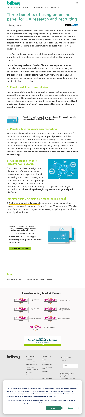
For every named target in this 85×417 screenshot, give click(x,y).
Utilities (44, 359)
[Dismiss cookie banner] (77, 384)
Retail (43, 362)
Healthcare (45, 371)
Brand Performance (31, 364)
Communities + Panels (46, 7)
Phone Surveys (30, 375)
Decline (70, 408)
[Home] (14, 3)
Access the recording (20, 248)
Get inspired (65, 357)
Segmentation (30, 367)
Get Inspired (13, 7)
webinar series (46, 279)
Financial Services (47, 364)
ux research (12, 279)
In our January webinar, (19, 65)
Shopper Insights (30, 362)
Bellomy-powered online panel (24, 203)
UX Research (29, 372)
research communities (28, 279)
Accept (53, 408)
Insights (27, 7)
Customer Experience (32, 369)
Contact (64, 361)
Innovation (29, 359)
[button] (77, 3)
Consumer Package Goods (47, 368)
